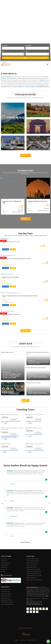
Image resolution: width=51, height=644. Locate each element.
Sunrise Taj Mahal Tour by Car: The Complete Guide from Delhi (12, 376)
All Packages (24, 155)
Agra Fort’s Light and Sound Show (7, 604)
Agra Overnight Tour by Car (31, 567)
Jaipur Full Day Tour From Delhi (10, 277)
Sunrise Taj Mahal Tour (32, 587)
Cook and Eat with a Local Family (7, 602)
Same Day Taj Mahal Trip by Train (11, 314)
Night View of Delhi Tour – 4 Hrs (10, 241)
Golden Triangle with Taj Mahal (33, 86)
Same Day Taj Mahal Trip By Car (32, 558)
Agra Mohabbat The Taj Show (6, 600)
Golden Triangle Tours (5, 563)
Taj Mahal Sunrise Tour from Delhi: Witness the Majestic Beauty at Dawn (38, 393)
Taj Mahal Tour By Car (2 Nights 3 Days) (37, 202)
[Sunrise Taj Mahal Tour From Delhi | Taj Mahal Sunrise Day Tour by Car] (5, 63)
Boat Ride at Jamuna (13, 117)
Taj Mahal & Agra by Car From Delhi (11, 201)
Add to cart (5, 417)
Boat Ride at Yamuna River (6, 595)
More (47, 596)
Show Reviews (5, 249)
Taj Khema (12, 142)
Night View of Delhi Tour (31, 577)
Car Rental (3, 571)
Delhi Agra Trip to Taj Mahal (31, 565)
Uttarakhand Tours (4, 565)
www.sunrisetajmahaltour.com (35, 604)
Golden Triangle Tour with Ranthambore (11, 421)
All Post (24, 400)
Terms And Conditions (32, 640)
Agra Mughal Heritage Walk (6, 589)
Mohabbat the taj (38, 125)
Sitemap (16, 640)
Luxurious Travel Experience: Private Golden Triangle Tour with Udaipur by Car (37, 377)
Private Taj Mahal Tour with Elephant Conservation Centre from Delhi (10, 436)
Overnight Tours (4, 567)
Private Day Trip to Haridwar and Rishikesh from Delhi (16, 258)
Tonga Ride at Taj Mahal (5, 591)
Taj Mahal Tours (4, 558)
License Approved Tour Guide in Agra (10, 450)
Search (25, 57)
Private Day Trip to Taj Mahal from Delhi (33, 571)
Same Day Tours (4, 560)
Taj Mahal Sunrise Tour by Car (32, 563)
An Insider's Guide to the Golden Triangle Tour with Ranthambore (11, 393)
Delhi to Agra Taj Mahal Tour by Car (34, 434)
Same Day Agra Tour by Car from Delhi (35, 450)
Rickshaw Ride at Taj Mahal (6, 593)
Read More (13, 249)
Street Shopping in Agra (5, 598)
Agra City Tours (4, 569)
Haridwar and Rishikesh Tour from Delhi (34, 575)
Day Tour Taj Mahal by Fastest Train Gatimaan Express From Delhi (19, 296)
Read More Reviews (25, 542)
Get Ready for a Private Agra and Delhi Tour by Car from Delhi (38, 362)
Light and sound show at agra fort (38, 109)
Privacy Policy (23, 640)
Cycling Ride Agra (38, 142)
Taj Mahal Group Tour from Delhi (33, 421)
